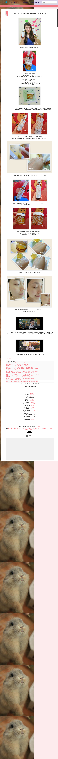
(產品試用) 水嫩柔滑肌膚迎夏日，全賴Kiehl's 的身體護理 (18, 377)
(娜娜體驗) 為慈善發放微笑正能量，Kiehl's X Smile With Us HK (19, 367)
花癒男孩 (49, 428)
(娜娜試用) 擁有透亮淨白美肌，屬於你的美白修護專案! (18, 364)
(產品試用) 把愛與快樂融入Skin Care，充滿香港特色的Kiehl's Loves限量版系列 (23, 374)
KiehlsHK (25, 428)
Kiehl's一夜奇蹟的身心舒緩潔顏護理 (13, 379)
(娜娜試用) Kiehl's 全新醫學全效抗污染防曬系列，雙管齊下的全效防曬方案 (22, 363)
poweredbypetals (32, 428)
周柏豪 (37, 428)
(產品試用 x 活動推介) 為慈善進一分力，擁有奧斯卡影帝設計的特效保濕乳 (22, 371)
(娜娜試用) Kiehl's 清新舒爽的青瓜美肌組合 (15, 370)
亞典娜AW (32, 394)
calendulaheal (16, 428)
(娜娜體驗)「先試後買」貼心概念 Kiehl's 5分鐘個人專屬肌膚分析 (20, 372)
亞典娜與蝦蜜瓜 (32, 413)
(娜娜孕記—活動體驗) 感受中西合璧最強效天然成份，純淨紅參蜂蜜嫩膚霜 (22, 381)
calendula (10, 428)
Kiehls (21, 428)
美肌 (45, 428)
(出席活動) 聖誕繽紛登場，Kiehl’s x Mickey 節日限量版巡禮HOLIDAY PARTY (22, 368)
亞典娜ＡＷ (32, 393)
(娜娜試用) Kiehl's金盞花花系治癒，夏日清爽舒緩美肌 (29, 13)
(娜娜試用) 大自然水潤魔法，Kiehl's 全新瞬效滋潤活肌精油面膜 (19, 365)
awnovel (32, 405)
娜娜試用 (42, 428)
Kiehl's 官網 (8, 358)
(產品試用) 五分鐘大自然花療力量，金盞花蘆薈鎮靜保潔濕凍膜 (19, 375)
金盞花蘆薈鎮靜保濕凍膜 (30, 429)
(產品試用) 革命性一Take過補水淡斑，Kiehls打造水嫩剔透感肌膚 (20, 378)
